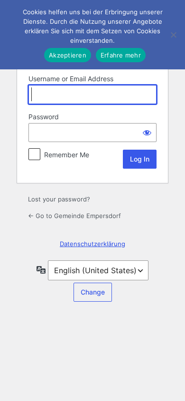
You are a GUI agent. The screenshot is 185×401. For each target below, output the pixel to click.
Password (43, 117)
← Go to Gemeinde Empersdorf (74, 216)
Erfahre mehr (121, 55)
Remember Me (66, 155)
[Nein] (173, 34)
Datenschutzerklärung (92, 244)
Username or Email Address (70, 79)
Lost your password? (59, 199)
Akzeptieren (67, 55)
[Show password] (147, 132)
